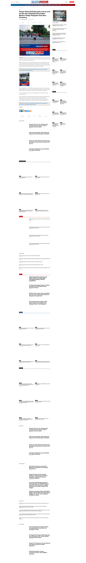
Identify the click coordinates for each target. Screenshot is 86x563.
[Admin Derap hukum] (20, 19)
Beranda (20, 7)
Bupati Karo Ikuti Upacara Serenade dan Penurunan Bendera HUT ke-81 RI (31, 264)
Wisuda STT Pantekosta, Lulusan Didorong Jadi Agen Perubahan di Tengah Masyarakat (39, 544)
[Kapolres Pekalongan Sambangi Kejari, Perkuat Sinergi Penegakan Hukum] (42, 186)
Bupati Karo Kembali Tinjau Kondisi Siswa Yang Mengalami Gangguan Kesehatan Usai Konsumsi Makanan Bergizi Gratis (39, 244)
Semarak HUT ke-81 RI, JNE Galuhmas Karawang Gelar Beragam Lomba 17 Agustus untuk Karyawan (38, 126)
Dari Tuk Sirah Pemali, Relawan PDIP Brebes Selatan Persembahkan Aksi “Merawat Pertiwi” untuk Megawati (38, 303)
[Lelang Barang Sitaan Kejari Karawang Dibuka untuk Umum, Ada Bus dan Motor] (26, 169)
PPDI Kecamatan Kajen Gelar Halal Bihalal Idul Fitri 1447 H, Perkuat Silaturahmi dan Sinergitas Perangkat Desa (39, 295)
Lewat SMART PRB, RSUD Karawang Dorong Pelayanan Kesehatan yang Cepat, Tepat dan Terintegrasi (26, 345)
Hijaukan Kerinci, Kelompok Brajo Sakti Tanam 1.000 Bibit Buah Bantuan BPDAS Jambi (26, 328)
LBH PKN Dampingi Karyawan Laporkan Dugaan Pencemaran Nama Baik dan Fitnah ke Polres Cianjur (42, 210)
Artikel (61, 122)
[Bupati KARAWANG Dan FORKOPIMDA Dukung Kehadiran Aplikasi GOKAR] (42, 376)
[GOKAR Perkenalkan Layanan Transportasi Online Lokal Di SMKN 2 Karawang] (23, 554)
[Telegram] (28, 111)
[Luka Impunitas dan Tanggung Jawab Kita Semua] (63, 119)
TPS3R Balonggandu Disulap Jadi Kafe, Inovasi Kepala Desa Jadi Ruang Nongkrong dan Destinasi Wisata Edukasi (63, 102)
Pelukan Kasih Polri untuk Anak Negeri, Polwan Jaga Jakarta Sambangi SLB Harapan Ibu (41, 419)
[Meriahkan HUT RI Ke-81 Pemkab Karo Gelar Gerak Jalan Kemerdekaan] (63, 54)
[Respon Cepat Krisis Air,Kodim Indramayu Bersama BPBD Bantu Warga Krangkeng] (42, 393)
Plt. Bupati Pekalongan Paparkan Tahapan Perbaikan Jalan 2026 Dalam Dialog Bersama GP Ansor (39, 286)
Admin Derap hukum (24, 19)
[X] (21, 111)
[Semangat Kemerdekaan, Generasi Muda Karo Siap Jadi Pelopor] (23, 151)
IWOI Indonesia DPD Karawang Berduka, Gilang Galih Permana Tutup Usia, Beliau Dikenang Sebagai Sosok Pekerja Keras (39, 227)
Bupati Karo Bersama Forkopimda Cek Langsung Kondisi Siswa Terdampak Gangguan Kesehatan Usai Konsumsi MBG (38, 235)
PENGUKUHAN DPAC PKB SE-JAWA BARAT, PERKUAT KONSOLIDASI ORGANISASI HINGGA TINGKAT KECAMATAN (38, 278)
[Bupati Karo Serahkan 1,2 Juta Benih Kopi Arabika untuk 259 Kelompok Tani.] (42, 337)
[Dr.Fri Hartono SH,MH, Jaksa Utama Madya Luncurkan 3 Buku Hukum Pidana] (42, 169)
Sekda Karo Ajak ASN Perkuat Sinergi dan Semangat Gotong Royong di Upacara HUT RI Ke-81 (39, 142)
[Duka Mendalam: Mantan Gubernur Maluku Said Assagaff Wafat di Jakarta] (63, 108)
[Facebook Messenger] (27, 111)
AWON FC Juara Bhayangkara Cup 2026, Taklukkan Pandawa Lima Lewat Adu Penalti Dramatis (55, 72)
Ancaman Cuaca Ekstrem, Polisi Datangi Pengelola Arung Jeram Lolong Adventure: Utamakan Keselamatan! (59, 34)
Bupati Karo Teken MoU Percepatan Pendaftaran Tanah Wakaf (29, 255)
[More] (30, 111)
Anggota (20, 400)
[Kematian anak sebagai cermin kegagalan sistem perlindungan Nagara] (55, 96)
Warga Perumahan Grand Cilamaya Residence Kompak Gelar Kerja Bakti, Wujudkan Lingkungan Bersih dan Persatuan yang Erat (38, 476)
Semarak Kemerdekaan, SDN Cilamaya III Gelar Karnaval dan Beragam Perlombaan (39, 133)
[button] (17, 2)
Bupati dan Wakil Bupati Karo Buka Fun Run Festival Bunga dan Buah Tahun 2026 (55, 83)
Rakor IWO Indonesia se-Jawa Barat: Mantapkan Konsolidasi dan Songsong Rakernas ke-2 (38, 467)
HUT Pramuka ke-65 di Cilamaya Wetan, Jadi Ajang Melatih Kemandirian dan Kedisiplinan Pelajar (38, 528)
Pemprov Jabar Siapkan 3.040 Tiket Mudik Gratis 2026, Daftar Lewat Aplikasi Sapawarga (59, 29)
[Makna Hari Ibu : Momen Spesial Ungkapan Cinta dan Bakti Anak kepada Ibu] (55, 108)
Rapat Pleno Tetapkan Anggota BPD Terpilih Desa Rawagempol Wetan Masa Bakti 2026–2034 (34, 258)
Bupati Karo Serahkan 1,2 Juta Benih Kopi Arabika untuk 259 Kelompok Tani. (42, 345)
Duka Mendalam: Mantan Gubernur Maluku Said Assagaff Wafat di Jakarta (63, 113)
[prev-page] (19, 156)
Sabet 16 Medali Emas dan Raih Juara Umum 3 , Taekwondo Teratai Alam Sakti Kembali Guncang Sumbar (55, 60)
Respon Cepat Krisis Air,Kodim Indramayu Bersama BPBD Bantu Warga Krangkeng (42, 401)
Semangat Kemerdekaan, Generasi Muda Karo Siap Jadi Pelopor (39, 149)
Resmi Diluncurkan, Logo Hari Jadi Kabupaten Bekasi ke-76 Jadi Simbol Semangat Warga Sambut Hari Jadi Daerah (42, 362)
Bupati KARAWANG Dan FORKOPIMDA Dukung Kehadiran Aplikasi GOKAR (42, 384)
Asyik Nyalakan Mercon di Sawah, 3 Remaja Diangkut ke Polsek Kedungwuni (59, 25)
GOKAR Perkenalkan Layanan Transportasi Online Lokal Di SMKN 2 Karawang (38, 553)
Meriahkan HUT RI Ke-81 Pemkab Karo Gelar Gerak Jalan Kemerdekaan (63, 59)
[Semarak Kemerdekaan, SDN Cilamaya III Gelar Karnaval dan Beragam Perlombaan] (23, 135)
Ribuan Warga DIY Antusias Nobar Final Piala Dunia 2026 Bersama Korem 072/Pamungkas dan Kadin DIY (63, 84)
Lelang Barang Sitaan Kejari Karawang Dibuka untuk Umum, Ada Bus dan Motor (25, 177)
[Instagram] (25, 111)
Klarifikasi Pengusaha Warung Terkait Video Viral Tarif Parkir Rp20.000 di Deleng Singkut (39, 219)
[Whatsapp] (23, 111)
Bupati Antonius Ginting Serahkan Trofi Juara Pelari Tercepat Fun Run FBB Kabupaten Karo (63, 71)
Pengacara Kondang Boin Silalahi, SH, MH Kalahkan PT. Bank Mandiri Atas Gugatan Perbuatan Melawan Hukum (26, 194)
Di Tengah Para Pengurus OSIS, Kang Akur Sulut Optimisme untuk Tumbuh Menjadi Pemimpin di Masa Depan (39, 536)
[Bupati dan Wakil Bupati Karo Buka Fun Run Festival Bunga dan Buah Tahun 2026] (55, 78)
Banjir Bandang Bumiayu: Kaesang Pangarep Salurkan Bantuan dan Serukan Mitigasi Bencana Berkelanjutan (55, 125)
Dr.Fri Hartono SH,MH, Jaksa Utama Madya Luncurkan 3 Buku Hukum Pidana (42, 177)
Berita (23, 7)
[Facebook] (20, 111)
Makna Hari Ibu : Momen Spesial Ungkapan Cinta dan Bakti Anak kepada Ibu (55, 113)
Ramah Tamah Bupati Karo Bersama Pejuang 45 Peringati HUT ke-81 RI (30, 261)
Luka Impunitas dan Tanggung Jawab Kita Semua (63, 124)
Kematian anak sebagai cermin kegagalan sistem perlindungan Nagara (55, 101)
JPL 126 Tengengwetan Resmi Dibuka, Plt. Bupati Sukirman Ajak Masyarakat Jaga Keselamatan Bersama (26, 362)
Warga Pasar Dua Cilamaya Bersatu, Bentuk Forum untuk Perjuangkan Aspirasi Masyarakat (42, 328)
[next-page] (21, 156)
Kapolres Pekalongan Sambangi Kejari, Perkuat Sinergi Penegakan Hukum (42, 194)
